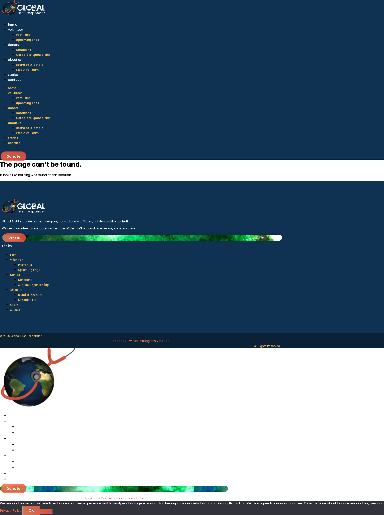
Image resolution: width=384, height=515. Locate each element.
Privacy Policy (11, 510)
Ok (31, 510)
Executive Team (27, 70)
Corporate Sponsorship (33, 55)
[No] (46, 511)
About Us (15, 59)
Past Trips (23, 35)
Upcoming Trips (27, 40)
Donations (23, 50)
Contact (14, 79)
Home (12, 24)
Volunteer (15, 29)
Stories (13, 74)
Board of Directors (29, 65)
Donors (13, 44)
